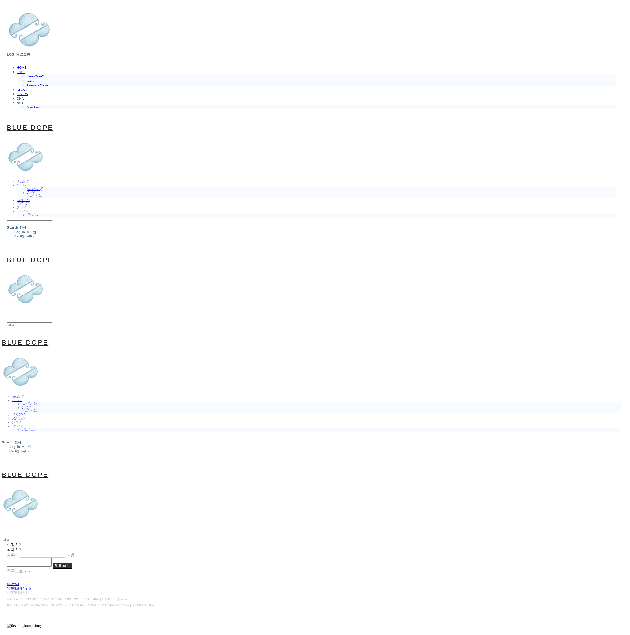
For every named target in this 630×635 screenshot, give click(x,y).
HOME (21, 67)
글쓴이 (13, 555)
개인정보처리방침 (19, 588)
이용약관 (13, 584)
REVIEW (22, 94)
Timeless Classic (38, 85)
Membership (36, 107)
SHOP (21, 72)
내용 (71, 555)
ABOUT (22, 89)
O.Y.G (30, 80)
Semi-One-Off (37, 76)
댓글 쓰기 (62, 565)
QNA (20, 98)
